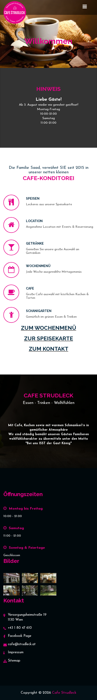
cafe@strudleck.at (22, 644)
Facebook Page (19, 636)
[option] (48, 113)
